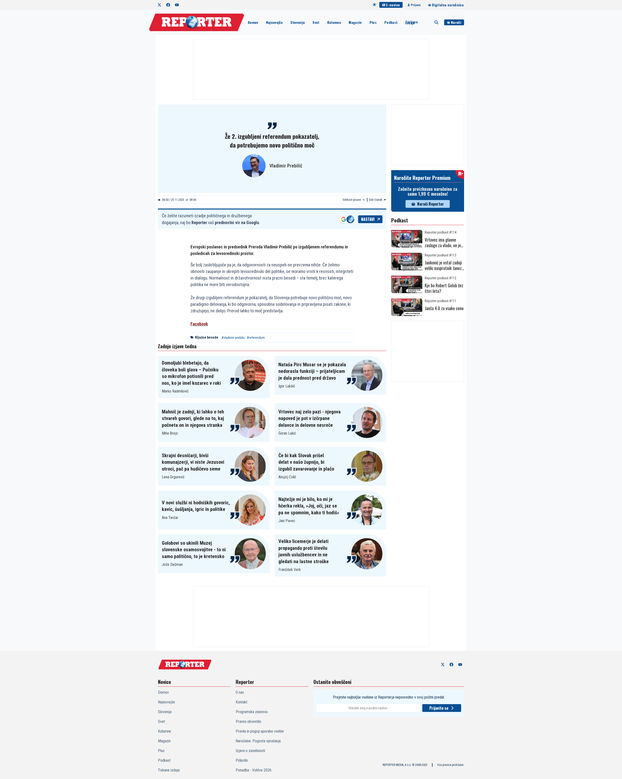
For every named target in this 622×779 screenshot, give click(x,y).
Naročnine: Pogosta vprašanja (258, 741)
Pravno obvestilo (248, 721)
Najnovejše (274, 22)
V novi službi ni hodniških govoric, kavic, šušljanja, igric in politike (196, 506)
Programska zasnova (252, 711)
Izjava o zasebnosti (250, 750)
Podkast (390, 22)
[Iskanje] (436, 22)
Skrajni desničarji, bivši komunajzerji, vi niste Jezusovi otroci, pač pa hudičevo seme (193, 462)
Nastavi (368, 219)
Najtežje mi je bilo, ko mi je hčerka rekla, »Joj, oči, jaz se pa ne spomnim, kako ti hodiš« (308, 506)
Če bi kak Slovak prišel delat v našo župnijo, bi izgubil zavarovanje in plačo (306, 462)
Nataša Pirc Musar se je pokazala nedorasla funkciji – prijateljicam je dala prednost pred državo (312, 371)
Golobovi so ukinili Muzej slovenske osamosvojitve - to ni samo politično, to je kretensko (194, 549)
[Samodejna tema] (374, 5)
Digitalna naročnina (448, 4)
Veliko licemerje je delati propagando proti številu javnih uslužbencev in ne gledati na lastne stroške (303, 551)
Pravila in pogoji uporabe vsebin (260, 731)
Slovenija (297, 22)
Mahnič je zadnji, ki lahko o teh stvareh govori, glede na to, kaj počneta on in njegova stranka (193, 418)
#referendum (256, 338)
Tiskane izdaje (411, 22)
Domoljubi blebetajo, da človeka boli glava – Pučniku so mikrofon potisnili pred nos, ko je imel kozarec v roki (191, 373)
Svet (315, 22)
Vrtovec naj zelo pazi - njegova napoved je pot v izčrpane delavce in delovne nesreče (309, 418)
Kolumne (334, 22)
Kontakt (241, 702)
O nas (240, 692)
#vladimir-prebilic (233, 338)
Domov (253, 22)
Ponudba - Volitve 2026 (253, 770)
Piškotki (242, 760)
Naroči (456, 22)
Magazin (355, 22)
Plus (373, 22)
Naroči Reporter (430, 204)
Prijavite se (438, 708)
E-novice (393, 4)
